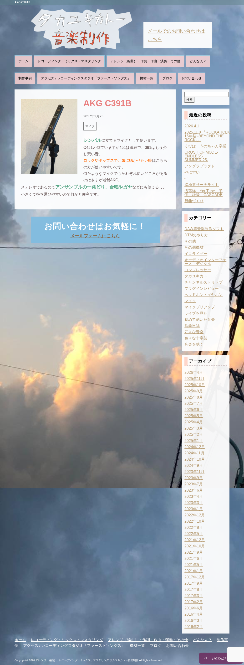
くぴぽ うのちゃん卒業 (205, 146)
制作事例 (25, 78)
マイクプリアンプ (199, 307)
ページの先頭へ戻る (221, 658)
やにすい (192, 172)
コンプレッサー (197, 270)
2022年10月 (194, 521)
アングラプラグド (199, 166)
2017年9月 (193, 583)
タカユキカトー (197, 276)
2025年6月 (193, 410)
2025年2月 (193, 434)
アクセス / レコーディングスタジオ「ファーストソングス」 (86, 78)
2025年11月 (194, 379)
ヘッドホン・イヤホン (203, 295)
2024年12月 (194, 447)
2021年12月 (194, 540)
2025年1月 (193, 441)
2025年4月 (193, 422)
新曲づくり (193, 201)
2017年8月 (193, 589)
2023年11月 (194, 472)
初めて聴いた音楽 (199, 319)
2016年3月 (193, 620)
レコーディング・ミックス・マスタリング (69, 61)
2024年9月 (193, 465)
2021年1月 (193, 571)
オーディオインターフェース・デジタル (205, 262)
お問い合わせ (192, 78)
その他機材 (193, 247)
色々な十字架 (195, 338)
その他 (190, 241)
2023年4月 (193, 496)
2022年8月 (193, 527)
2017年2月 (193, 602)
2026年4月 (193, 372)
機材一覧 (146, 78)
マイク (90, 126)
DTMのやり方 (196, 235)
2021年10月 (194, 546)
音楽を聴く (193, 344)
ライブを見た (195, 313)
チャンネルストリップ (203, 282)
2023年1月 (193, 509)
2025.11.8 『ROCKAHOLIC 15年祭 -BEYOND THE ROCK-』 (207, 136)
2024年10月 (194, 459)
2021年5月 (193, 565)
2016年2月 (193, 627)
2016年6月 (193, 608)
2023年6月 (193, 490)
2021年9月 (193, 552)
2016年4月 (193, 614)
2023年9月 (193, 478)
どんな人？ (198, 61)
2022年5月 (193, 534)
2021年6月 (193, 558)
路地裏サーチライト (201, 185)
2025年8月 (193, 397)
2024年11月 (194, 453)
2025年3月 (193, 428)
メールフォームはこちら (95, 235)
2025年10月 (194, 385)
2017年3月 (193, 596)
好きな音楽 (193, 332)
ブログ (168, 78)
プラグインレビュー (201, 288)
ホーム (23, 61)
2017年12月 (194, 577)
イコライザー (195, 254)
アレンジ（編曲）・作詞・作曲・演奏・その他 (145, 61)
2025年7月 (193, 403)
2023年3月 (193, 503)
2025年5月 (193, 416)
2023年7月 (193, 484)
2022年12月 (194, 515)
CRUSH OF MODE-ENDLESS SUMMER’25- (201, 156)
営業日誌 (192, 326)
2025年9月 (193, 391)
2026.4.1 (191, 126)
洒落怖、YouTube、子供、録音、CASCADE (203, 193)
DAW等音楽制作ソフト (204, 229)
